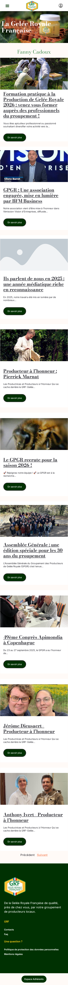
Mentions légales (13, 954)
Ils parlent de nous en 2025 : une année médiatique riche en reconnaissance (33, 284)
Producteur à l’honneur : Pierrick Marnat (30, 374)
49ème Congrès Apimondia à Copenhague (33, 640)
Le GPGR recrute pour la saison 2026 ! (30, 462)
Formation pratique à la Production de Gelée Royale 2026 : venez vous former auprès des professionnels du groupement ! (33, 104)
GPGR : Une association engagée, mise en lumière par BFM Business (30, 195)
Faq (6, 934)
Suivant (42, 855)
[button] (7, 6)
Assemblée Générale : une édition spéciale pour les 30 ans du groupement (33, 550)
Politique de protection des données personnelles (31, 949)
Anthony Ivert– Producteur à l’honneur (33, 817)
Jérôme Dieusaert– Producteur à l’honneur (29, 728)
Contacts (9, 929)
